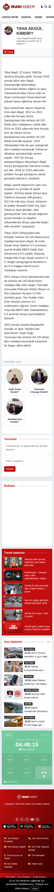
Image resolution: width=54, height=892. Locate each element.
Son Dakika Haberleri (10, 865)
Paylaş (10, 52)
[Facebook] (17, 819)
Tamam (35, 889)
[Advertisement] (27, 517)
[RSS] (37, 819)
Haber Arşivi (37, 864)
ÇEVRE (28, 704)
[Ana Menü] (49, 7)
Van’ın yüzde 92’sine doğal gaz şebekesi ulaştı (34, 723)
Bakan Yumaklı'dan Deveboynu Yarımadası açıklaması (36, 709)
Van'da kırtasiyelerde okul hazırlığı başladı (33, 668)
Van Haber (29, 649)
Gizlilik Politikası (40, 877)
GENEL (39, 17)
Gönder (10, 469)
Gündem (28, 676)
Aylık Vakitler (11, 782)
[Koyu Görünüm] (42, 7)
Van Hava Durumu (40, 838)
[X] (22, 819)
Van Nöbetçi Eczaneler (11, 839)
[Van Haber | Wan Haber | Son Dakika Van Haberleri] (19, 7)
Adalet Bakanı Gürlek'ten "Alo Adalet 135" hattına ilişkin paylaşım (35, 682)
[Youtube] (32, 819)
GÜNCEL (26, 17)
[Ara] (45, 7)
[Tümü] (48, 642)
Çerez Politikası (24, 877)
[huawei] (44, 827)
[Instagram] (27, 819)
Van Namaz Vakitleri (17, 847)
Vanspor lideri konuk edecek (34, 696)
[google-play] (27, 827)
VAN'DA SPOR (10, 17)
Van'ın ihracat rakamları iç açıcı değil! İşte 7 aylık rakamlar (36, 655)
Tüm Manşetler (38, 855)
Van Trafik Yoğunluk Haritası (38, 848)
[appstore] (10, 827)
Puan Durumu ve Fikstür (13, 857)
